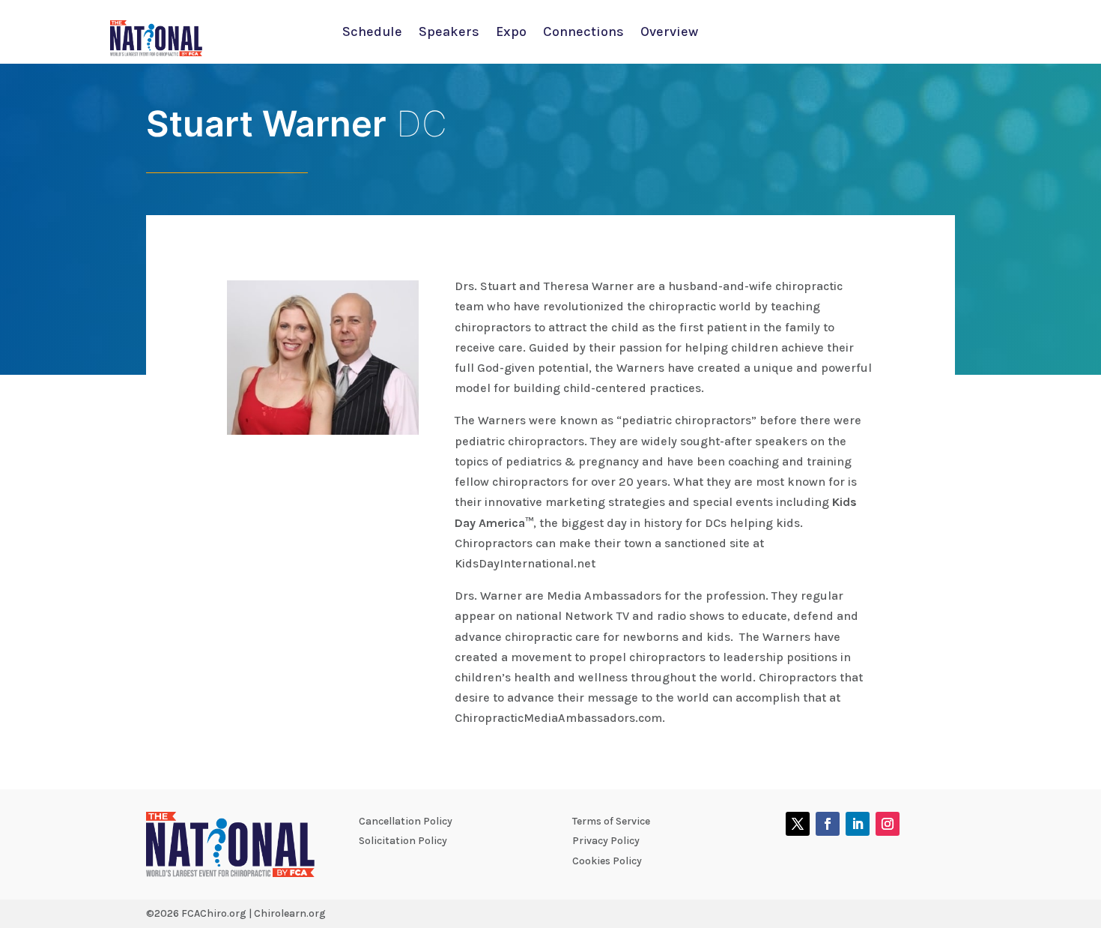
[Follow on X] (798, 824)
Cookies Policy (607, 861)
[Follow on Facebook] (828, 824)
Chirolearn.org (290, 913)
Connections (583, 33)
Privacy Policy (606, 840)
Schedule (372, 33)
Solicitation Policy (403, 840)
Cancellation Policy (405, 821)
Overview (669, 33)
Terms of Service (611, 821)
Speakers (449, 33)
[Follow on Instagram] (888, 824)
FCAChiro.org (213, 913)
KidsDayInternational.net (525, 563)
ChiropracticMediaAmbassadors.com (558, 718)
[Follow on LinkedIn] (858, 824)
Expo (511, 33)
